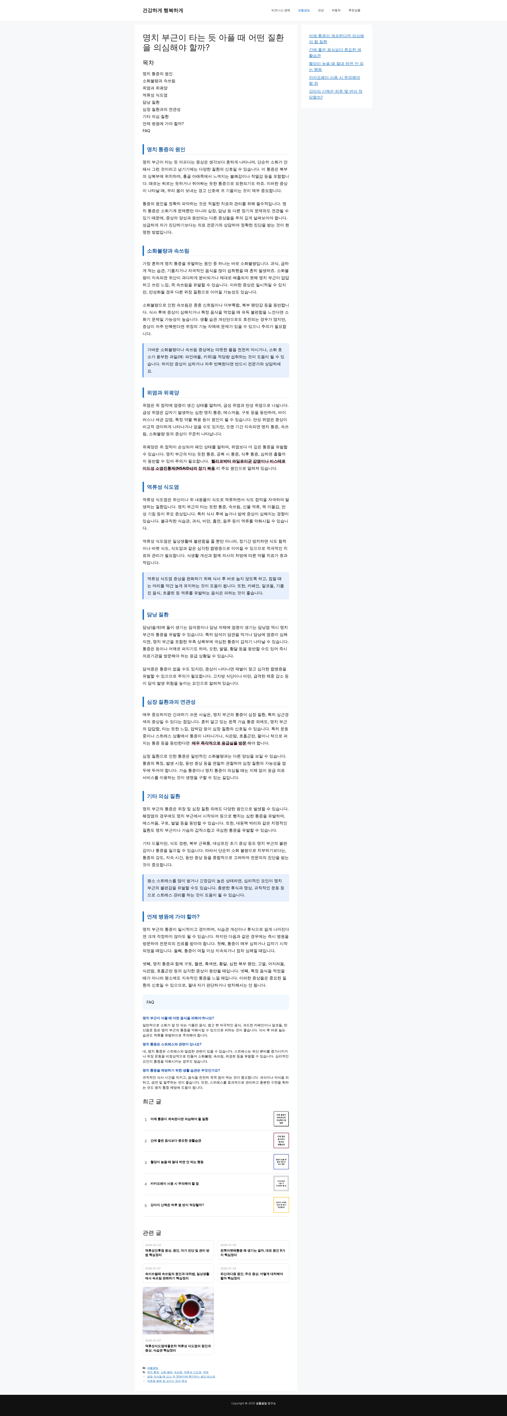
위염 (206, 1372)
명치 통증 (153, 1372)
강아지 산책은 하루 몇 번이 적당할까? (177, 1205)
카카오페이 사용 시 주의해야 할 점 (175, 1183)
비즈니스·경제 (281, 10)
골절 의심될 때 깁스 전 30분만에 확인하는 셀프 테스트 (181, 1376)
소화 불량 (166, 1372)
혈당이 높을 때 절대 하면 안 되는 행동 (177, 1162)
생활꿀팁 (304, 10)
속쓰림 (178, 1372)
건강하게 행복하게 (163, 10)
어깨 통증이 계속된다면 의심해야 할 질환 (179, 1119)
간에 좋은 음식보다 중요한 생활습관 (176, 1140)
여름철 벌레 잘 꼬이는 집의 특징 (167, 1381)
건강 (321, 10)
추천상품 (354, 10)
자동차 (336, 10)
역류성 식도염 (192, 1372)
